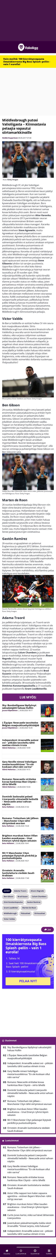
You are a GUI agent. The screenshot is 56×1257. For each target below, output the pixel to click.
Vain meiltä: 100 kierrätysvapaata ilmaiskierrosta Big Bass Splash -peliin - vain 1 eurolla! (26, 61)
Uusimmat (11, 1040)
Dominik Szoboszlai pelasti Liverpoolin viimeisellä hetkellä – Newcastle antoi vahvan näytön (20, 800)
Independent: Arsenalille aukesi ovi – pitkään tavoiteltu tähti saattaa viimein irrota (20, 742)
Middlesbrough (10, 913)
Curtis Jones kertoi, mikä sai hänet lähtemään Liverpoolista (30, 1217)
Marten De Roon (29, 907)
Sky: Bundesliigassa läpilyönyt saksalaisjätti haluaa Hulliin (19, 706)
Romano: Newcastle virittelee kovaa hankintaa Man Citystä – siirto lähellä (19, 782)
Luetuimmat (12, 1140)
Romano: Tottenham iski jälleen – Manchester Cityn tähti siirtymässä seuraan (20, 821)
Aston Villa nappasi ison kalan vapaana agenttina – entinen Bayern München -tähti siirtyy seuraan (29, 1196)
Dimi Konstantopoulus (13, 902)
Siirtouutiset (39, 913)
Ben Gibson (8, 896)
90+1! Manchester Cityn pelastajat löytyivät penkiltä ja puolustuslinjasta (19, 855)
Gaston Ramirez (33, 902)
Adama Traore (20, 891)
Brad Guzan (23, 896)
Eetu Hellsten (8, 807)
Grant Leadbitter (11, 907)
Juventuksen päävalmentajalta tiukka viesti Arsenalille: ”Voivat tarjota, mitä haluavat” (29, 1225)
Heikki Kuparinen (10, 138)
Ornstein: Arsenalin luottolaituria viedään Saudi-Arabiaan (18, 873)
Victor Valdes (9, 919)
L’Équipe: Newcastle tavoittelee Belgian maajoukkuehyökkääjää (20, 724)
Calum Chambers (39, 896)
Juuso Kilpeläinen (10, 710)
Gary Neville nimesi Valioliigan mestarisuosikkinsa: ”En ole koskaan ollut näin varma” (19, 764)
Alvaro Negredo (37, 891)
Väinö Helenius (8, 748)
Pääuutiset (25, 913)
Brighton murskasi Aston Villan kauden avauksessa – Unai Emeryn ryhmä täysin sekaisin (20, 838)
